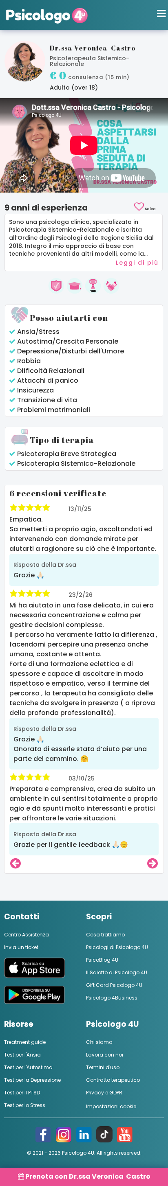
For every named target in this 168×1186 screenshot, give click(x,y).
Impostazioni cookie (111, 1106)
